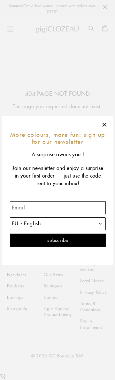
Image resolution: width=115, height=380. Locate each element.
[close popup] (104, 124)
